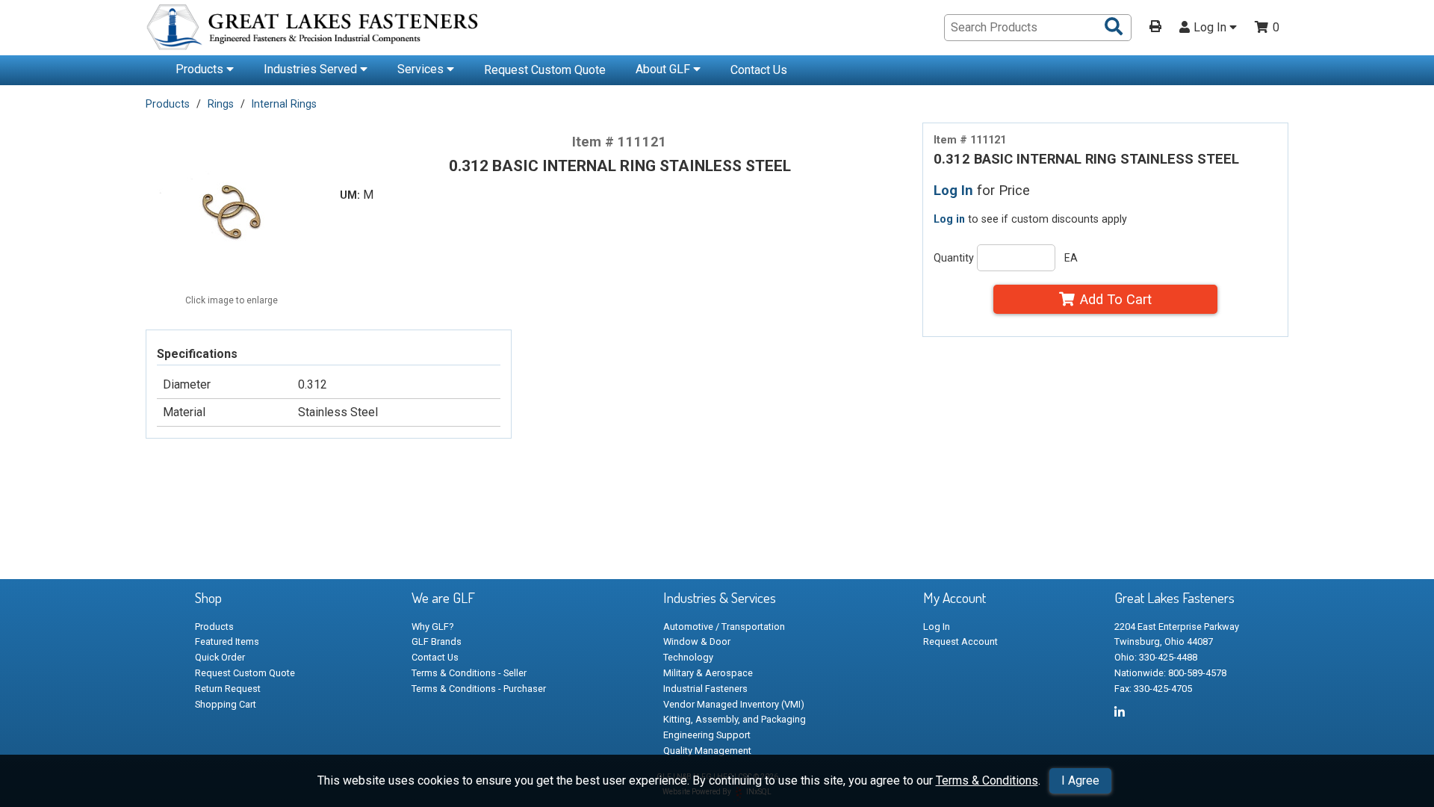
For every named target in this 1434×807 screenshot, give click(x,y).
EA (1071, 258)
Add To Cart (1116, 299)
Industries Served (312, 69)
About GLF (664, 69)
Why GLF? (432, 626)
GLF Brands (437, 641)
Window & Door (696, 641)
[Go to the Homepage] (314, 29)
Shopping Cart (225, 704)
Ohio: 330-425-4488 (1155, 657)
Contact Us (758, 70)
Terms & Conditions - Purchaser (479, 688)
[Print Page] (1155, 27)
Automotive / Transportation (724, 626)
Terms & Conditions (987, 780)
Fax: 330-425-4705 (1153, 688)
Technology (688, 657)
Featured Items (227, 641)
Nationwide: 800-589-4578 (1170, 672)
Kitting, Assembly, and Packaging (734, 719)
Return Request (228, 688)
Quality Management (707, 750)
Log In (1211, 27)
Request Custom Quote (545, 70)
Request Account (960, 641)
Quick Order (220, 657)
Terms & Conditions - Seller (469, 672)
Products (201, 69)
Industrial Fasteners (705, 688)
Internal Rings (284, 104)
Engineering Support (707, 734)
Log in (949, 219)
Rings (221, 104)
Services (422, 69)
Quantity (954, 258)
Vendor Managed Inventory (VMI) (733, 704)
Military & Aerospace (708, 672)
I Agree (1080, 780)
